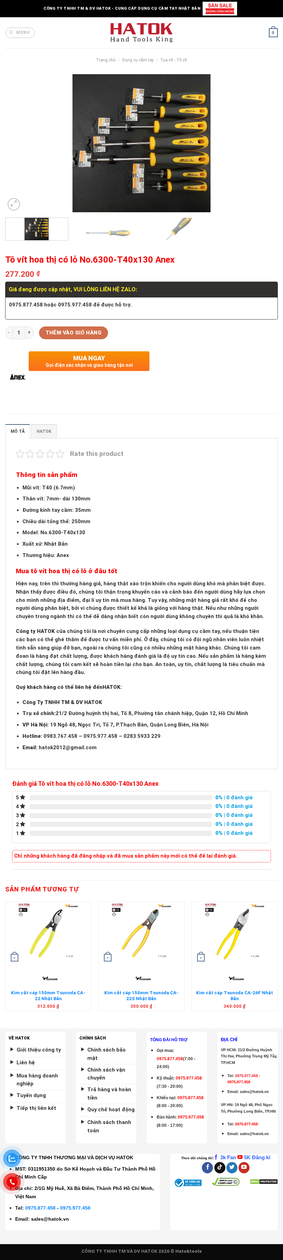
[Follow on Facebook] (207, 1167)
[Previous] (19, 143)
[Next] (263, 143)
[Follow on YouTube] (244, 1167)
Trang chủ (106, 60)
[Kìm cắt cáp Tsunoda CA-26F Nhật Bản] (234, 933)
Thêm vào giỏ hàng (74, 333)
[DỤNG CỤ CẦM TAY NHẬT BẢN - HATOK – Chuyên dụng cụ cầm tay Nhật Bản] (141, 33)
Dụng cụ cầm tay (138, 60)
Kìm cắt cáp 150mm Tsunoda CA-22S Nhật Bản (141, 995)
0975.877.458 (40, 1208)
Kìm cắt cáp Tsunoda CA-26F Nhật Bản (234, 995)
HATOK (44, 431)
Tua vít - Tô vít (173, 60)
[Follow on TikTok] (219, 1167)
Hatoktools (188, 1251)
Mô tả (18, 431)
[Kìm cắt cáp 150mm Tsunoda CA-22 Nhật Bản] (48, 933)
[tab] (17, 431)
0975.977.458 (189, 1078)
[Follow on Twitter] (231, 1167)
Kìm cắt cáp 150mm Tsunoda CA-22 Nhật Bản (48, 995)
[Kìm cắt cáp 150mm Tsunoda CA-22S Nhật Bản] (141, 933)
